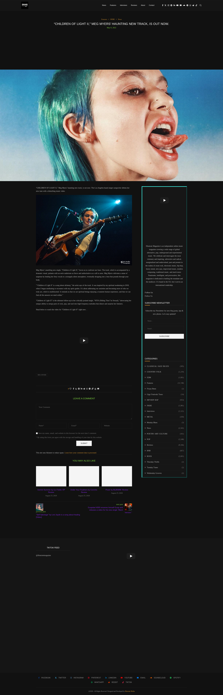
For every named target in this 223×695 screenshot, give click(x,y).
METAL (165, 417)
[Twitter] (165, 5)
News (104, 5)
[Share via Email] (98, 389)
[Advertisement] (111, 48)
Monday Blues (165, 423)
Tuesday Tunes (165, 467)
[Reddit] (193, 5)
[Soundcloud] (184, 5)
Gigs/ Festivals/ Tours (165, 394)
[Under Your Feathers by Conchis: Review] (84, 476)
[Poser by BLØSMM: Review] (117, 476)
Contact (151, 5)
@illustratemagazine (43, 555)
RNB (165, 451)
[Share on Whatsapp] (87, 389)
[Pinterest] (171, 5)
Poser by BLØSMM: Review (117, 490)
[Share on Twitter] (76, 389)
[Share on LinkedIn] (81, 389)
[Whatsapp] (190, 5)
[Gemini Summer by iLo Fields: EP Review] (51, 476)
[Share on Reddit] (84, 389)
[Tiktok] (196, 5)
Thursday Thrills (165, 462)
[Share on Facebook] (73, 389)
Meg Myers (42, 375)
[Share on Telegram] (90, 389)
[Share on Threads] (95, 389)
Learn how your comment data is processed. (81, 453)
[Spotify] (187, 5)
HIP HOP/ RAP (165, 400)
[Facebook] (162, 5)
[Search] (200, 5)
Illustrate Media (130, 691)
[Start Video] (84, 340)
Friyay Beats (165, 389)
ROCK (165, 456)
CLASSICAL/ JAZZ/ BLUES (165, 366)
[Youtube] (177, 5)
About (143, 5)
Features (113, 5)
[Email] (181, 5)
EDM (165, 377)
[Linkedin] (174, 5)
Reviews (134, 5)
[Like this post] (70, 389)
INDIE (165, 406)
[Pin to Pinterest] (79, 389)
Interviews (123, 5)
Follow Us (148, 296)
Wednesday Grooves (165, 473)
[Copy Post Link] (92, 389)
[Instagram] (168, 5)
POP (165, 439)
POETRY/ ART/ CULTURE (165, 434)
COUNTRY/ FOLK (165, 372)
